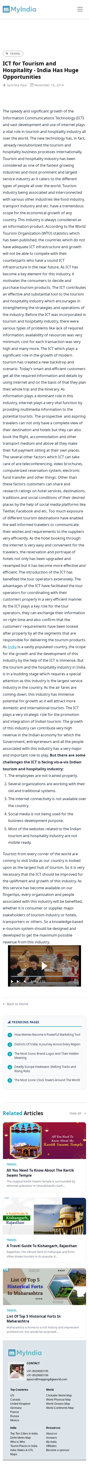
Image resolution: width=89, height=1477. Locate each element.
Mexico (14, 1420)
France (14, 1412)
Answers (51, 1437)
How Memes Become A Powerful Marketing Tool (44, 1034)
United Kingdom (20, 1403)
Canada (15, 1399)
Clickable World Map (59, 1395)
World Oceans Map (58, 1403)
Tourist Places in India (23, 1446)
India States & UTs (21, 1450)
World (50, 1389)
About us (51, 1433)
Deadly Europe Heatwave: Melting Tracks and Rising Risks (42, 1069)
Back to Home (17, 1004)
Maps (13, 1454)
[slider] (44, 976)
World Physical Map (58, 1399)
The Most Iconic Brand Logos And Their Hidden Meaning (44, 1056)
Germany (16, 1407)
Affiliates (51, 1446)
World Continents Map (60, 1407)
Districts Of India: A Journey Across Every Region (44, 1044)
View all (76, 1113)
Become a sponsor (57, 1450)
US (12, 1395)
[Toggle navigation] (80, 9)
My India (51, 1441)
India (12, 646)
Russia (14, 1416)
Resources (53, 1427)
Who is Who (17, 1441)
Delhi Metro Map (20, 1437)
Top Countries (19, 1389)
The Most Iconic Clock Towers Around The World (44, 1080)
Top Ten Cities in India (24, 1433)
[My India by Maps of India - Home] (20, 9)
